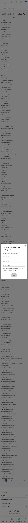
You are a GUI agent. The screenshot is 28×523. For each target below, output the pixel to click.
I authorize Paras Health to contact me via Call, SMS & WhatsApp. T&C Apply (13, 269)
